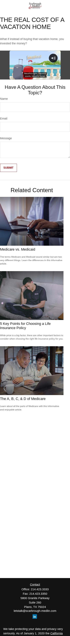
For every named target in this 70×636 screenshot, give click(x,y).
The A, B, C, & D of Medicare (23, 399)
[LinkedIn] (35, 616)
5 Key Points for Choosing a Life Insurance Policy (25, 326)
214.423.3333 (40, 589)
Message (6, 138)
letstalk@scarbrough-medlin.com (35, 610)
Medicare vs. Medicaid (17, 249)
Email (3, 118)
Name (4, 98)
